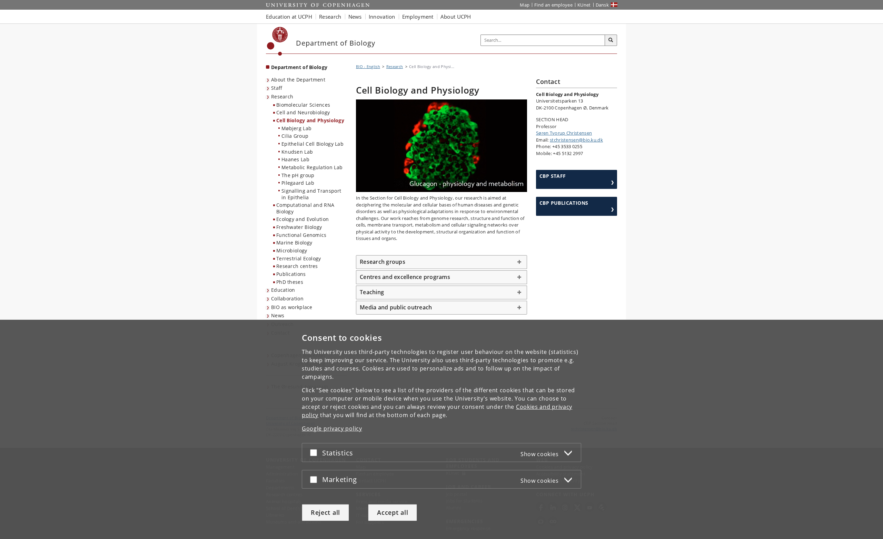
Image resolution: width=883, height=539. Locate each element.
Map (524, 5)
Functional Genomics (301, 235)
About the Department (298, 79)
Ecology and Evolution (302, 219)
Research (282, 96)
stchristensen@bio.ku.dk (576, 140)
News (277, 315)
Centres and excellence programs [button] (405, 277)
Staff (276, 88)
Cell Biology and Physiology (310, 120)
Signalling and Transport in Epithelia (311, 194)
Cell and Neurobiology (303, 112)
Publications (291, 274)
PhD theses (289, 282)
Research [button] (330, 16)
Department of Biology (299, 67)
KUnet (584, 5)
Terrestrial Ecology (298, 258)
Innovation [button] (382, 16)
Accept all (392, 512)
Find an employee (553, 5)
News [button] (355, 16)
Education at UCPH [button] (289, 16)
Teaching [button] (372, 292)
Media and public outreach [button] (396, 307)
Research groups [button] (382, 262)
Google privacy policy (332, 428)
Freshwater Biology (299, 227)
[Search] (611, 40)
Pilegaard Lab (297, 183)
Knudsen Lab (297, 151)
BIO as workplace (291, 307)
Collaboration (287, 298)
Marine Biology (294, 242)
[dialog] (441, 429)
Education (283, 290)
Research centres (297, 266)
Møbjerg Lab (296, 128)
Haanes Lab (295, 159)
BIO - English (368, 66)
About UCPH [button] (455, 16)
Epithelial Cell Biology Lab (312, 144)
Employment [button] (418, 16)
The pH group (298, 175)
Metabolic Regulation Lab (312, 167)
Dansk (602, 5)
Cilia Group (294, 136)
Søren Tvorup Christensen (564, 133)
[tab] (441, 262)
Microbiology (291, 250)
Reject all (325, 512)
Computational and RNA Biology (305, 208)
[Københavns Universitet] (277, 41)
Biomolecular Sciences (303, 105)
